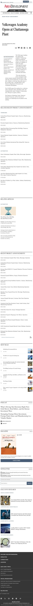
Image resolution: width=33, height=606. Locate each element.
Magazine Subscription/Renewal (9, 554)
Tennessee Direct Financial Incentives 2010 (8, 67)
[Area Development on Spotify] (17, 599)
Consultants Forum (5, 2)
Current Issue (4, 559)
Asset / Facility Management (6, 569)
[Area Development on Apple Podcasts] (13, 599)
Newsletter (4, 557)
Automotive (4, 151)
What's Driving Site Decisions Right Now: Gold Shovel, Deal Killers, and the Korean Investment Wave (15, 409)
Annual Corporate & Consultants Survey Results (10, 583)
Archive (30, 469)
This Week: (15, 476)
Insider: (14, 473)
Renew (30, 1)
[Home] (9, 599)
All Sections (31, 13)
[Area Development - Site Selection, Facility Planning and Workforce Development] (16, 6)
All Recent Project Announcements (8, 337)
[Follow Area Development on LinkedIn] (2, 599)
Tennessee (4, 112)
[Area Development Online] (16, 601)
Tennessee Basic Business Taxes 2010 (8, 64)
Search (21, 10)
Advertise (11, 2)
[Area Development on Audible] (20, 599)
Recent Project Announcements (10, 16)
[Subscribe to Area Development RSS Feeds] (5, 599)
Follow (12, 10)
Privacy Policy (20, 604)
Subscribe (25, 1)
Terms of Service (27, 604)
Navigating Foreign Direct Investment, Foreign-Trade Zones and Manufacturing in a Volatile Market (16, 416)
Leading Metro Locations (5, 585)
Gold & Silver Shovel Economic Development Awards (10, 581)
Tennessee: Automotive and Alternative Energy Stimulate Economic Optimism (9, 71)
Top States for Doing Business (6, 587)
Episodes (30, 402)
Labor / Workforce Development (7, 571)
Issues (31, 431)
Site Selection (3, 573)
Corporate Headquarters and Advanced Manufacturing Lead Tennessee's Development (8, 60)
